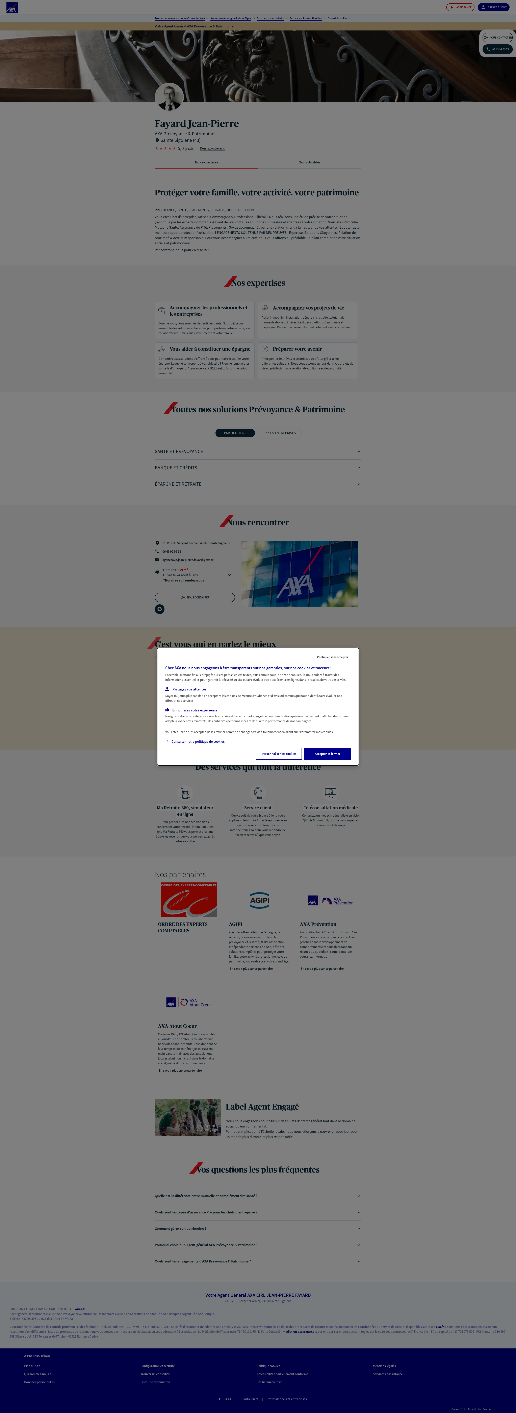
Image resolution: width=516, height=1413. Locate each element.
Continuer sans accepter (332, 657)
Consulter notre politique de (198, 741)
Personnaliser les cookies (279, 754)
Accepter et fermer (327, 754)
